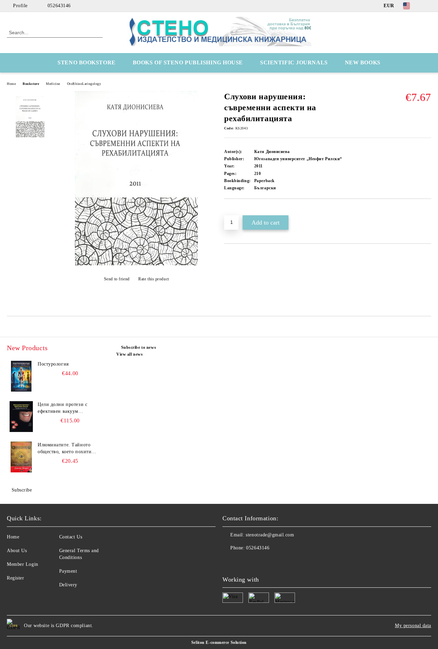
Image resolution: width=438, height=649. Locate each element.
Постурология (53, 364)
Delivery (68, 584)
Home (11, 84)
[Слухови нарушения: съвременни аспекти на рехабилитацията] (136, 263)
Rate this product (153, 279)
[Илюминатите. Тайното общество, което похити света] (21, 457)
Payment (68, 571)
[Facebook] (427, 6)
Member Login (22, 564)
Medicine (53, 84)
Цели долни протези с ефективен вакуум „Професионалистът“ (62, 408)
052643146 (59, 5)
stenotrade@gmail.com (270, 534)
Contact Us (70, 536)
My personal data (413, 625)
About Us (17, 550)
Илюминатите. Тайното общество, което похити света (64, 448)
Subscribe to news (138, 347)
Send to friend (116, 279)
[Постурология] (21, 376)
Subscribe (22, 490)
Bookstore (31, 84)
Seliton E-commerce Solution (219, 642)
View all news (129, 354)
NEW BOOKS (363, 62)
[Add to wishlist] (237, 210)
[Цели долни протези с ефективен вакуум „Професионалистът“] (21, 416)
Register (15, 578)
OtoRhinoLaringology (84, 84)
